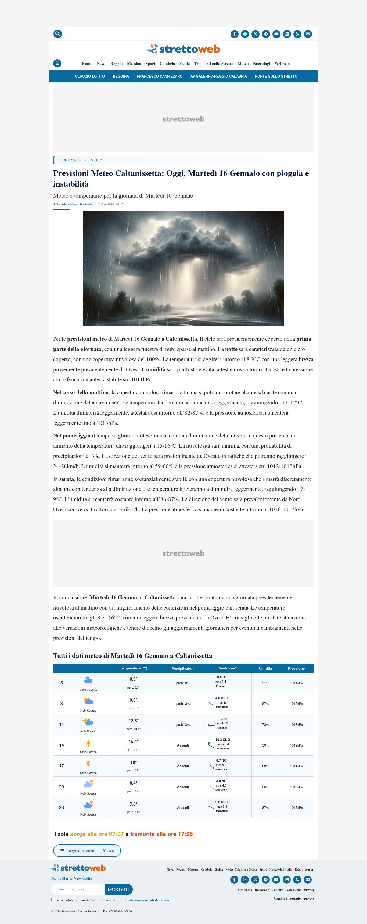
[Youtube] (276, 34)
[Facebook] (235, 34)
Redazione (262, 889)
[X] (255, 34)
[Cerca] (57, 34)
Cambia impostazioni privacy (294, 898)
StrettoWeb (70, 160)
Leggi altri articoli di (90, 850)
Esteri (299, 869)
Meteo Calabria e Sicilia (241, 869)
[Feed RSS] (297, 34)
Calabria (167, 63)
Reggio (116, 63)
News (101, 63)
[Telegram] (266, 34)
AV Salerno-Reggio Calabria (218, 76)
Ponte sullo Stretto (276, 76)
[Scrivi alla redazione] (308, 34)
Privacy (309, 889)
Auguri (309, 869)
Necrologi (261, 63)
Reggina (121, 76)
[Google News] (287, 34)
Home (87, 63)
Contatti (277, 889)
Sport (150, 63)
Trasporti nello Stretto (213, 63)
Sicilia (184, 63)
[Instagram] (245, 34)
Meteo (243, 63)
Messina (134, 63)
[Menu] (57, 63)
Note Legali (293, 889)
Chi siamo (245, 889)
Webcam (282, 63)
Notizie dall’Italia (280, 869)
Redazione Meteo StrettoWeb (74, 204)
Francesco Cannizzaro (159, 76)
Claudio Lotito (90, 76)
